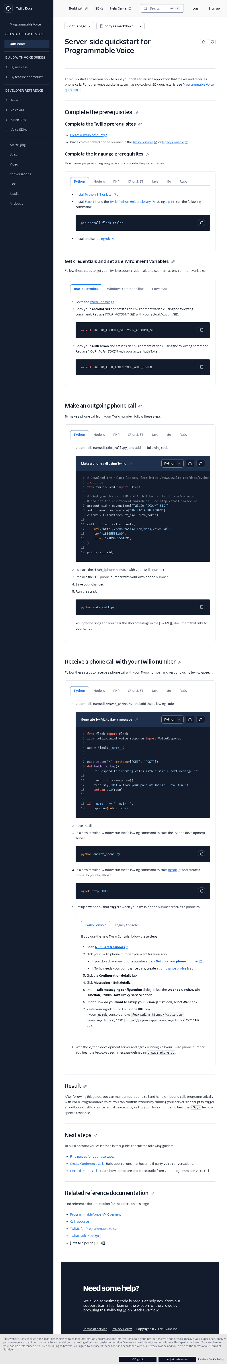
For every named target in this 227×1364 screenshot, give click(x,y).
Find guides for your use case (91, 1157)
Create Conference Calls (87, 1164)
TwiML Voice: (85, 1236)
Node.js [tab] (99, 181)
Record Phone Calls (84, 1171)
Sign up (214, 8)
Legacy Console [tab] (126, 925)
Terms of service (95, 1329)
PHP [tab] (116, 181)
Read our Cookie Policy (211, 1359)
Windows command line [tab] (125, 289)
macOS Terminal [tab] (86, 289)
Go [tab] (169, 181)
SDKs (99, 8)
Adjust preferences (177, 1359)
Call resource (79, 1222)
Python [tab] (79, 181)
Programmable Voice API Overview (95, 1214)
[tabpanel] (140, 213)
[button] (26, 67)
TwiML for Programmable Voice (93, 1229)
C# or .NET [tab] (135, 181)
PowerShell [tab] (160, 289)
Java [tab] (155, 181)
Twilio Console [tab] (95, 925)
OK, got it (137, 1359)
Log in (197, 8)
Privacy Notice (157, 1346)
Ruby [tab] (184, 181)
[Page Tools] (140, 26)
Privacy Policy (122, 1329)
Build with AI (78, 8)
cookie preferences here (25, 1346)
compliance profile (172, 968)
